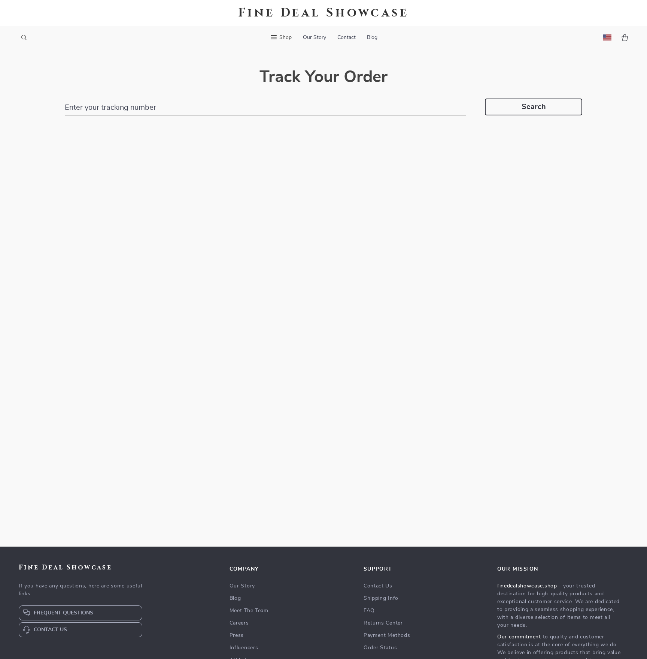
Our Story (314, 37)
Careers (239, 623)
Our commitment (519, 637)
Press (237, 635)
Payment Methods (387, 635)
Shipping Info (381, 598)
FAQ (369, 610)
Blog (372, 37)
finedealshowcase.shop (527, 586)
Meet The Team (249, 610)
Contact (346, 37)
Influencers (244, 647)
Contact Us (378, 586)
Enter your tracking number (110, 107)
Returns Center (383, 623)
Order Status (380, 647)
